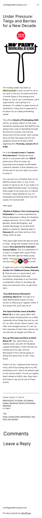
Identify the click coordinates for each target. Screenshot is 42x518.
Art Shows (19, 400)
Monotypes (13, 403)
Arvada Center (13, 417)
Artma (5, 417)
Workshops (7, 406)
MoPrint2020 (25, 417)
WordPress (26, 513)
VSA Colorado (12, 419)
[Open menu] (37, 4)
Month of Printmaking (27, 403)
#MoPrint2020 (8, 400)
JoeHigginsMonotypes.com (15, 5)
